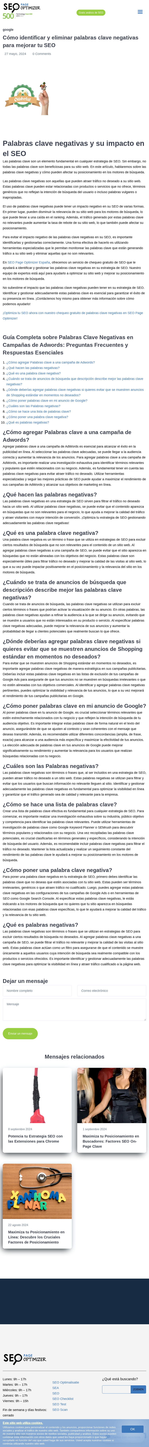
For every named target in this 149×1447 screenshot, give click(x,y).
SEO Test (59, 1404)
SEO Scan (60, 1410)
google (8, 29)
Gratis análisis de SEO (91, 12)
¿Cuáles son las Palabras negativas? (33, 406)
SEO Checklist (62, 1399)
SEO (55, 1393)
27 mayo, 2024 (16, 54)
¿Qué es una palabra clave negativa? (33, 373)
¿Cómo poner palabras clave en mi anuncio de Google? (46, 400)
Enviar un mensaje (20, 1033)
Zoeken (138, 1389)
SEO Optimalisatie (65, 1382)
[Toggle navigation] (140, 11)
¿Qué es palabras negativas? (27, 422)
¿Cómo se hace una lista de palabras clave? (38, 411)
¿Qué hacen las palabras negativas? (33, 368)
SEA (55, 1388)
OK (132, 1429)
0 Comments (42, 54)
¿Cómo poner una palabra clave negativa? (37, 417)
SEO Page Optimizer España (29, 262)
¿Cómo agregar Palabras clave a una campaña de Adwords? (50, 362)
